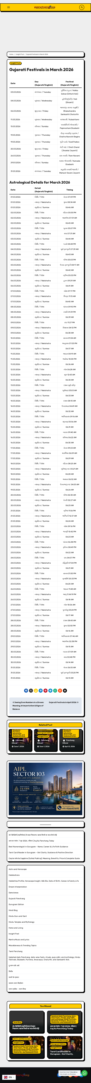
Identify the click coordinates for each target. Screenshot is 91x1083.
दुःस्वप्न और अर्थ (14, 965)
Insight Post (15, 63)
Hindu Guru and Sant (18, 916)
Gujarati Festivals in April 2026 (63, 702)
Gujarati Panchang (17, 899)
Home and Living (16, 928)
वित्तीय (11, 971)
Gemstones (13, 893)
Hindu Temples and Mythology (21, 922)
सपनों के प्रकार (14, 977)
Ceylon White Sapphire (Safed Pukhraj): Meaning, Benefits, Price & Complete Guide (44, 858)
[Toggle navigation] (8, 7)
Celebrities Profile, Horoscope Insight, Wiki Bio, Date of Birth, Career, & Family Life (44, 881)
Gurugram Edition (45, 733)
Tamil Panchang (16, 951)
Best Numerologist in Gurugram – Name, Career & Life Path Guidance (38, 847)
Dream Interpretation (18, 887)
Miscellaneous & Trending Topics (22, 945)
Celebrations (14, 875)
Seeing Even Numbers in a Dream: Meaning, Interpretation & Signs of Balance (28, 705)
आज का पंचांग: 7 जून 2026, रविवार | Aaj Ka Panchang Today (31, 841)
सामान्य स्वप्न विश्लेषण (16, 983)
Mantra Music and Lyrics (19, 940)
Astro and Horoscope (18, 869)
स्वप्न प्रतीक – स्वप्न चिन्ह (17, 989)
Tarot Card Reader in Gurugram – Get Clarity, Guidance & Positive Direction (41, 853)
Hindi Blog (13, 910)
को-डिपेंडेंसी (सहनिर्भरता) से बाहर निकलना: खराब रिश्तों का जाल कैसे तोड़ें (33, 835)
